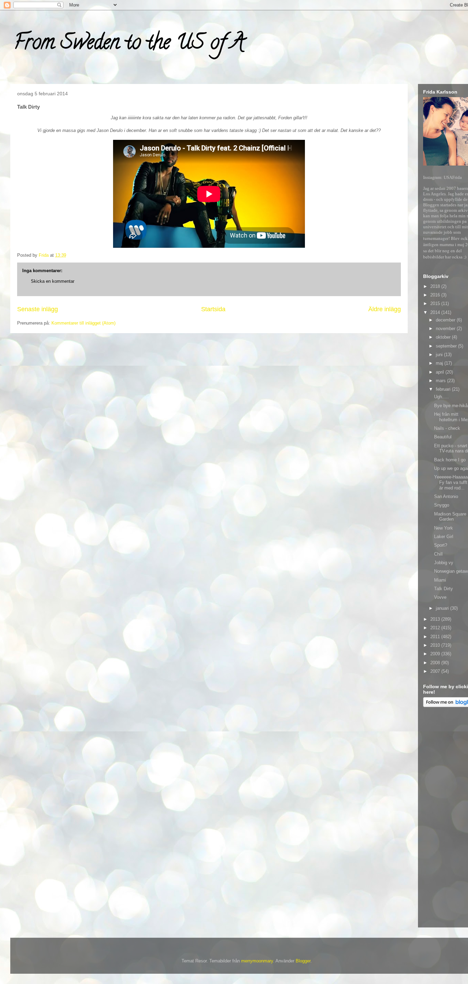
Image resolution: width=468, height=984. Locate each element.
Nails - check (447, 428)
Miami (440, 580)
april (440, 372)
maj (440, 363)
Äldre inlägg (384, 309)
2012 (435, 627)
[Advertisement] (445, 818)
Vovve (440, 597)
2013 (435, 619)
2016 (435, 294)
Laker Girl (443, 536)
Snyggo (441, 505)
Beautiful (443, 436)
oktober (444, 337)
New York (443, 528)
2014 (435, 312)
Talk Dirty (443, 588)
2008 (435, 662)
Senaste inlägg (37, 309)
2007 (435, 671)
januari (443, 608)
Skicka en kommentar (52, 281)
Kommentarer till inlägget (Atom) (83, 323)
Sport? (440, 545)
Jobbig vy (443, 562)
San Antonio (446, 496)
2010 (435, 645)
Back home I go (450, 459)
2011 (435, 636)
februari (444, 389)
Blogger (303, 960)
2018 (435, 286)
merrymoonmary (257, 960)
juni (440, 354)
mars (441, 380)
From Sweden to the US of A (129, 44)
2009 (435, 653)
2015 (435, 303)
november (446, 328)
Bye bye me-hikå (451, 405)
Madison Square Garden (450, 516)
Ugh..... (441, 396)
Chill (438, 554)
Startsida (213, 309)
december (446, 320)
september (447, 346)
